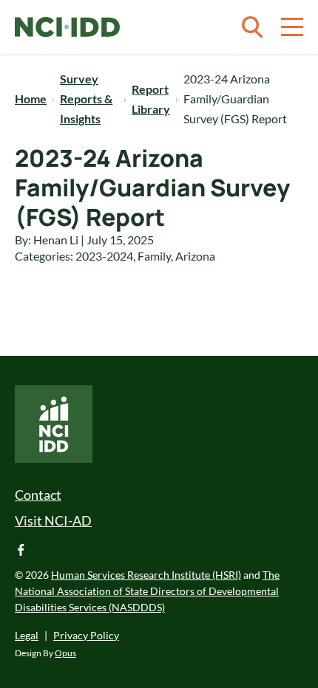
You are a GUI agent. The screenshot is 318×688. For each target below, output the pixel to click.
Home (31, 99)
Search (252, 27)
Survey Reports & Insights (86, 98)
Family (154, 256)
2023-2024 (104, 256)
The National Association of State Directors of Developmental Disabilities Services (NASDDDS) (147, 590)
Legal (26, 635)
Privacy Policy (86, 635)
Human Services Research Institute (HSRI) (146, 574)
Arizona (195, 256)
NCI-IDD (67, 27)
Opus (65, 652)
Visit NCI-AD (53, 520)
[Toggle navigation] (292, 27)
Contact (38, 494)
